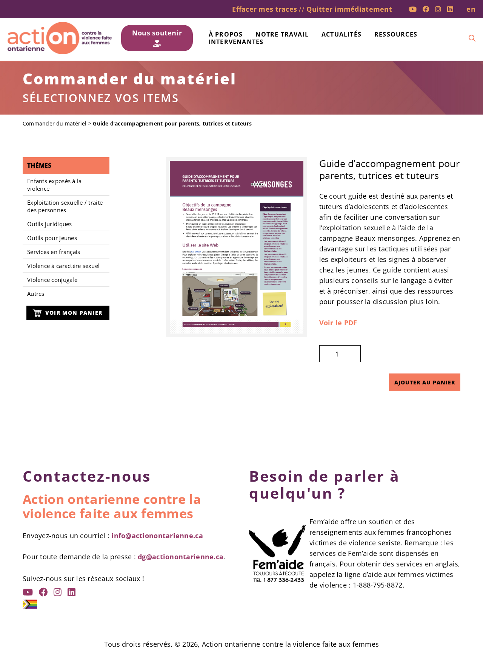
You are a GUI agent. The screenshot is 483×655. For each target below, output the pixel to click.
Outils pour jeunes (52, 238)
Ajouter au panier (424, 382)
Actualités (341, 34)
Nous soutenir (157, 32)
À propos (226, 34)
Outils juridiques (49, 224)
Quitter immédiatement (349, 9)
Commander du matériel (55, 123)
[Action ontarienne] (60, 38)
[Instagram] (438, 9)
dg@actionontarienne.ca (180, 556)
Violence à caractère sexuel (63, 265)
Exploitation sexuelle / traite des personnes (65, 206)
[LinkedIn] (450, 9)
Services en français (53, 252)
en (470, 9)
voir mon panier (73, 312)
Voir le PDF (338, 322)
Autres (36, 293)
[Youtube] (413, 9)
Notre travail (282, 34)
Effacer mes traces (264, 9)
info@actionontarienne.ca (157, 535)
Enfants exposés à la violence (54, 184)
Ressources (395, 34)
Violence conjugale (52, 279)
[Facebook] (426, 9)
